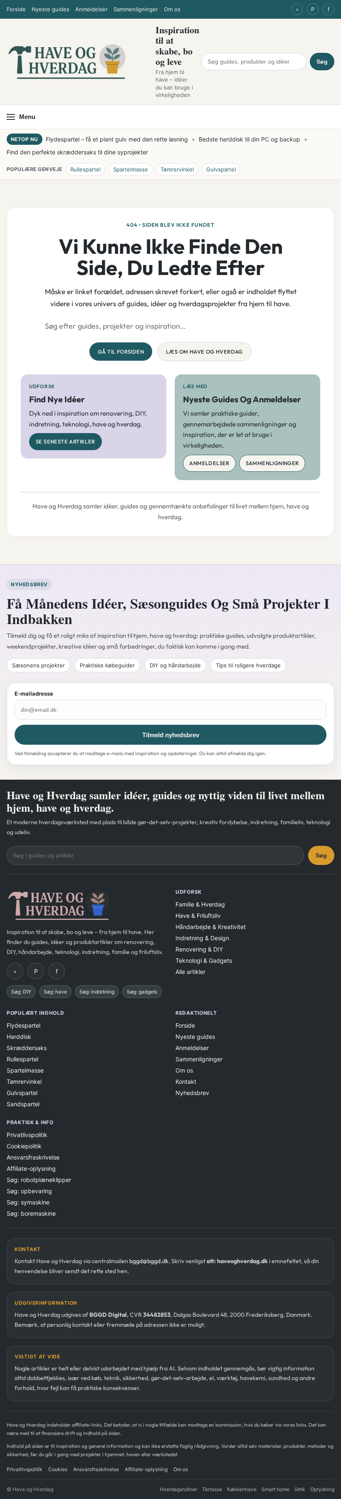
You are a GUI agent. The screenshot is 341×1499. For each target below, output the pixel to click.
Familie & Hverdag (200, 904)
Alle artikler (190, 971)
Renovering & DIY (199, 949)
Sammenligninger (136, 9)
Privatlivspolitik (27, 1134)
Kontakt (185, 1081)
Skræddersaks (27, 1047)
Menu (27, 116)
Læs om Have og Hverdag (204, 351)
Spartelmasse (130, 169)
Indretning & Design (202, 938)
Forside (16, 9)
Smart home (275, 1489)
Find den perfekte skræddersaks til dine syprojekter (77, 152)
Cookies (57, 1469)
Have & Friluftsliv (198, 915)
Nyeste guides (50, 9)
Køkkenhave (242, 1489)
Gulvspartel (221, 169)
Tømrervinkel (177, 169)
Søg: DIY (21, 992)
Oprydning (322, 1489)
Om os (172, 9)
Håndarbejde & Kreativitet (210, 926)
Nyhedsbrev (192, 1092)
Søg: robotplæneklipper (39, 1179)
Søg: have (55, 992)
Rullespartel (85, 169)
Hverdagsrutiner (178, 1489)
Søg (322, 61)
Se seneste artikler (65, 441)
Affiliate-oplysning (31, 1168)
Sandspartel (23, 1104)
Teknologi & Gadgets (203, 960)
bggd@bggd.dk (148, 1261)
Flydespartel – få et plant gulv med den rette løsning (117, 139)
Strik (299, 1489)
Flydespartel (23, 1025)
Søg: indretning (96, 992)
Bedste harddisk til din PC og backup (249, 139)
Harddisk (19, 1036)
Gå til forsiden (121, 351)
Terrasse (212, 1489)
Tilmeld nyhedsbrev (170, 734)
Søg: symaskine (28, 1202)
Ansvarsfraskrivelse (33, 1157)
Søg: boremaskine (31, 1213)
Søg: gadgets (142, 992)
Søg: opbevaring (29, 1190)
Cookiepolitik (24, 1146)
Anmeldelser (91, 9)
